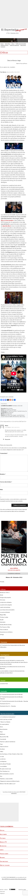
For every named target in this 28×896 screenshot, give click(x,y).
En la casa (2, 600)
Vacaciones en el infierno (6, 632)
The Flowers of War (5, 627)
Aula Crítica (7, 43)
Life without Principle (5, 764)
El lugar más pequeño (5, 597)
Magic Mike (3, 614)
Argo (1, 731)
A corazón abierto (4, 724)
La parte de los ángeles (6, 605)
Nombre (3, 474)
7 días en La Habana (5, 722)
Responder (7, 439)
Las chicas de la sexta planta (7, 610)
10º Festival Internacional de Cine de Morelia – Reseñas (14, 701)
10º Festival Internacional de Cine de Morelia (11, 694)
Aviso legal (23, 45)
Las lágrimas (3, 761)
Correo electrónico (6, 482)
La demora (2, 759)
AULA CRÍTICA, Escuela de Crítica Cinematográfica (14, 879)
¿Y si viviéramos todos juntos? (7, 717)
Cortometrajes (4, 861)
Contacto (3, 46)
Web (1, 489)
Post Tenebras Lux (4, 771)
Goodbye (2, 749)
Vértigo (2, 634)
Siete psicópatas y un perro (7, 773)
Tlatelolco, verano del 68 (6, 778)
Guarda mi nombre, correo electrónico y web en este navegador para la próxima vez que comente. (13, 500)
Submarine (2, 622)
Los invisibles (3, 766)
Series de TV (3, 842)
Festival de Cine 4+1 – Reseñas (8, 706)
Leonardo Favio (4, 683)
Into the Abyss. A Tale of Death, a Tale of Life (11, 754)
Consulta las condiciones (14, 573)
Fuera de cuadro (4, 853)
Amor (1, 727)
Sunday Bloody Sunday (6, 624)
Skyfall (1, 619)
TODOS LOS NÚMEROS (6, 826)
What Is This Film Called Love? (7, 783)
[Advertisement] (14, 14)
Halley (1, 751)
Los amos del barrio (5, 612)
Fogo (1, 744)
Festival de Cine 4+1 (5, 703)
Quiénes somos (4, 45)
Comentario (4, 453)
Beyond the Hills (4, 736)
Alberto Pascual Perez (21, 63)
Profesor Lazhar (4, 617)
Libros (12, 43)
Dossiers (2, 857)
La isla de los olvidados (6, 602)
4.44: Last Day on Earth (6, 719)
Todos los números (14, 45)
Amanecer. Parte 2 (4, 592)
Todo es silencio (4, 629)
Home (2, 43)
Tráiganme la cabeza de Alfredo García (9, 781)
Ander (1, 595)
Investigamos (3, 834)
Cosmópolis (3, 739)
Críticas (2, 830)
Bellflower (2, 734)
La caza (2, 756)
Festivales (2, 838)
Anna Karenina (3, 729)
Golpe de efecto (4, 746)
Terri (1, 776)
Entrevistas (3, 846)
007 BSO (2, 658)
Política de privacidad (21, 43)
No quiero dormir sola (5, 769)
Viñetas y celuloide (5, 865)
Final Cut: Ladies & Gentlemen (7, 741)
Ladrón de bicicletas (5, 607)
